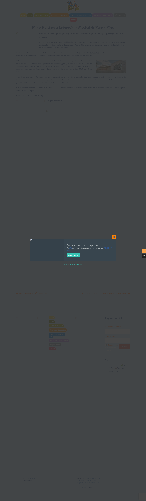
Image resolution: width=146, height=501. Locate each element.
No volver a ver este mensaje (73, 265)
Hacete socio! (73, 255)
